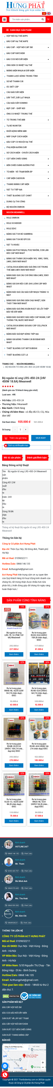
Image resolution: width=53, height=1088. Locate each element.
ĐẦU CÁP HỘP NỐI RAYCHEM (15, 1024)
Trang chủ (7, 364)
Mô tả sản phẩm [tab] (12, 457)
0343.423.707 (13, 871)
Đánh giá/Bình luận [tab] (37, 457)
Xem (11, 654)
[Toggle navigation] (4, 19)
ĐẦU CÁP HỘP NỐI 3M (11, 1007)
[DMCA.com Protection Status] (11, 996)
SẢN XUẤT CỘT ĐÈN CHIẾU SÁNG (16, 1029)
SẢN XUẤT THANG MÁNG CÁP (15, 1035)
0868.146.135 (13, 854)
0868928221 (12, 923)
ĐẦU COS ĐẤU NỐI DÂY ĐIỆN (14, 1013)
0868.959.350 (13, 905)
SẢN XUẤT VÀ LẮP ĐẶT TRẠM (15, 1018)
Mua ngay (41, 438)
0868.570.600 (13, 888)
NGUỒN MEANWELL (26, 364)
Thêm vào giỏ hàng (17, 438)
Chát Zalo (28, 854)
